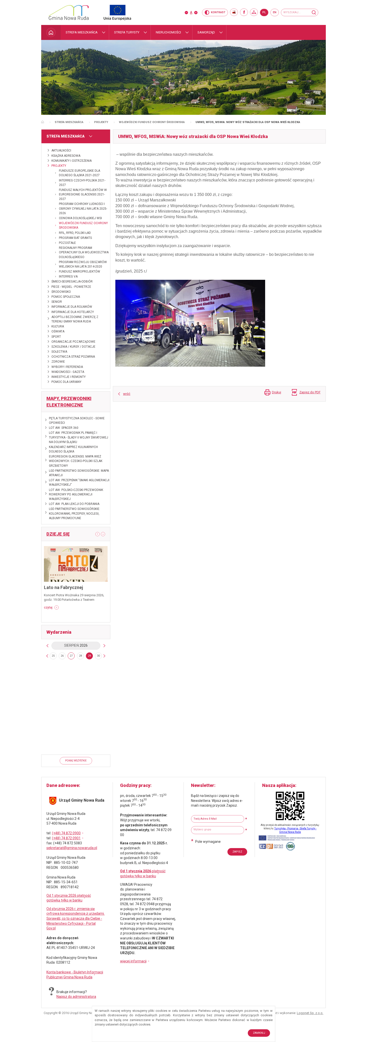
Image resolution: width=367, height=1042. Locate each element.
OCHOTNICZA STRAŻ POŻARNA (73, 356)
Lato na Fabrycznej (63, 587)
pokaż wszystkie (76, 760)
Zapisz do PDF (310, 392)
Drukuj (276, 392)
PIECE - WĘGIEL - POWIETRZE (71, 287)
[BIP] (234, 12)
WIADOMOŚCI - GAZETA (67, 372)
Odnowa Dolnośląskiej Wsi (80, 218)
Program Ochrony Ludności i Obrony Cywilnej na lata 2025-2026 (83, 208)
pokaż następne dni (104, 655)
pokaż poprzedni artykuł (95, 534)
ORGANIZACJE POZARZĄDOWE (73, 341)
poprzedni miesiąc (47, 645)
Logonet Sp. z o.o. (310, 1013)
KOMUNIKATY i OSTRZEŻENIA (71, 160)
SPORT (56, 336)
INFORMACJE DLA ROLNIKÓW (71, 306)
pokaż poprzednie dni (47, 655)
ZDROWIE (58, 361)
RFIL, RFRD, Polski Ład (75, 233)
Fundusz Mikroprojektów (79, 271)
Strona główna (42, 122)
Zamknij (259, 1033)
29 (89, 655)
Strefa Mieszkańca (69, 122)
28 (80, 655)
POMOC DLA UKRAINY (66, 382)
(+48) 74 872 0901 (66, 838)
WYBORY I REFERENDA (67, 367)
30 (98, 655)
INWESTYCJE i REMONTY (68, 377)
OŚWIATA (57, 331)
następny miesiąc (104, 645)
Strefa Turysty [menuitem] (126, 32)
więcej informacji (133, 961)
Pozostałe (67, 243)
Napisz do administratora (76, 997)
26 (62, 655)
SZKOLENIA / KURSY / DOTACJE (73, 346)
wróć (126, 394)
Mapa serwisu (254, 12)
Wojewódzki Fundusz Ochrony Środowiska (152, 122)
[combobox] (217, 830)
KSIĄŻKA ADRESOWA (65, 155)
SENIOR (56, 301)
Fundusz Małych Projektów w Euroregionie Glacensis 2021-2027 (83, 194)
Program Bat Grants (75, 238)
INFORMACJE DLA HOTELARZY (72, 312)
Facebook (244, 12)
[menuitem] (51, 32)
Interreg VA (68, 276)
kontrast (218, 12)
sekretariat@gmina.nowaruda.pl (71, 848)
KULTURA (57, 326)
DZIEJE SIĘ (58, 534)
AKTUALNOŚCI (61, 150)
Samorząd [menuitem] (206, 32)
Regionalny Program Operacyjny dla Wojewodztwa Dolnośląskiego (84, 252)
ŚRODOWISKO (61, 292)
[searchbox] (218, 829)
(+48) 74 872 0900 (66, 833)
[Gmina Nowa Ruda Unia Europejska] (112, 12)
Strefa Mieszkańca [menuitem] (82, 32)
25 (53, 655)
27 (71, 655)
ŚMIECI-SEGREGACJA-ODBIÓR (72, 281)
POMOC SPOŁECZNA (65, 296)
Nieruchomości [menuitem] (168, 32)
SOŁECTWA (59, 351)
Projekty (101, 122)
